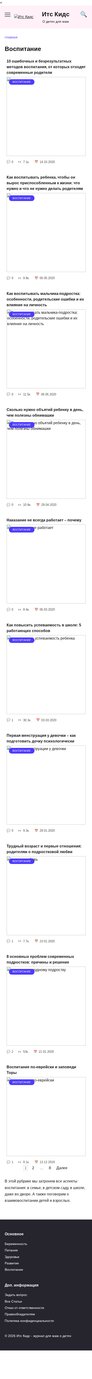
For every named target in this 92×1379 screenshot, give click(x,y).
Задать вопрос (16, 1295)
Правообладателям (20, 1314)
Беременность (16, 1244)
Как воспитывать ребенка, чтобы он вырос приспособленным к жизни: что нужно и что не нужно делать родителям (45, 183)
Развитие (12, 1263)
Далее (61, 1168)
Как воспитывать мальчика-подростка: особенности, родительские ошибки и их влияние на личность (45, 299)
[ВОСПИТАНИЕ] (46, 153)
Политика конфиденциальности (29, 1321)
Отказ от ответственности (24, 1308)
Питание (11, 1250)
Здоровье (12, 1257)
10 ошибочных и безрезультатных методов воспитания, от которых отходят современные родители (46, 66)
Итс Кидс (55, 14)
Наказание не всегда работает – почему (44, 520)
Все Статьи (13, 1301)
